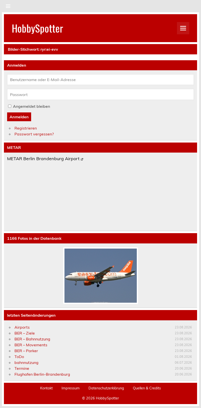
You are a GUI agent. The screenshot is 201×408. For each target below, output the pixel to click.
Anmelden (19, 116)
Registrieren (25, 128)
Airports (22, 327)
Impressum (71, 388)
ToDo (19, 356)
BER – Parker (26, 350)
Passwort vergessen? (34, 134)
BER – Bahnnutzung (32, 338)
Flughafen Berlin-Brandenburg (42, 374)
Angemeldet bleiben (31, 106)
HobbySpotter (37, 28)
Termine (21, 368)
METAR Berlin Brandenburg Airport (43, 158)
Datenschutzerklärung (106, 388)
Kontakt (46, 388)
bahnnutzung (26, 362)
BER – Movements (30, 344)
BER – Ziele (24, 333)
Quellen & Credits (147, 388)
